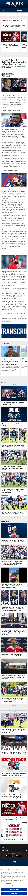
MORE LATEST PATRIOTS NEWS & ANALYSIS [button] (14, 53)
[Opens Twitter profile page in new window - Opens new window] (7, 76)
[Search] (23, 10)
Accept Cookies (14, 893)
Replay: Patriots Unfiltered (13, 20)
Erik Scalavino (9, 73)
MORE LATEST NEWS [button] (14, 517)
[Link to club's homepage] (2, 10)
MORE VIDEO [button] (14, 705)
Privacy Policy (9, 883)
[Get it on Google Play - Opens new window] (18, 856)
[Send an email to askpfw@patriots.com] (9, 76)
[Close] (26, 867)
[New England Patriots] (14, 862)
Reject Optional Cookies (14, 889)
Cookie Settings (14, 885)
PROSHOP (19, 10)
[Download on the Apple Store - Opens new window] (9, 856)
